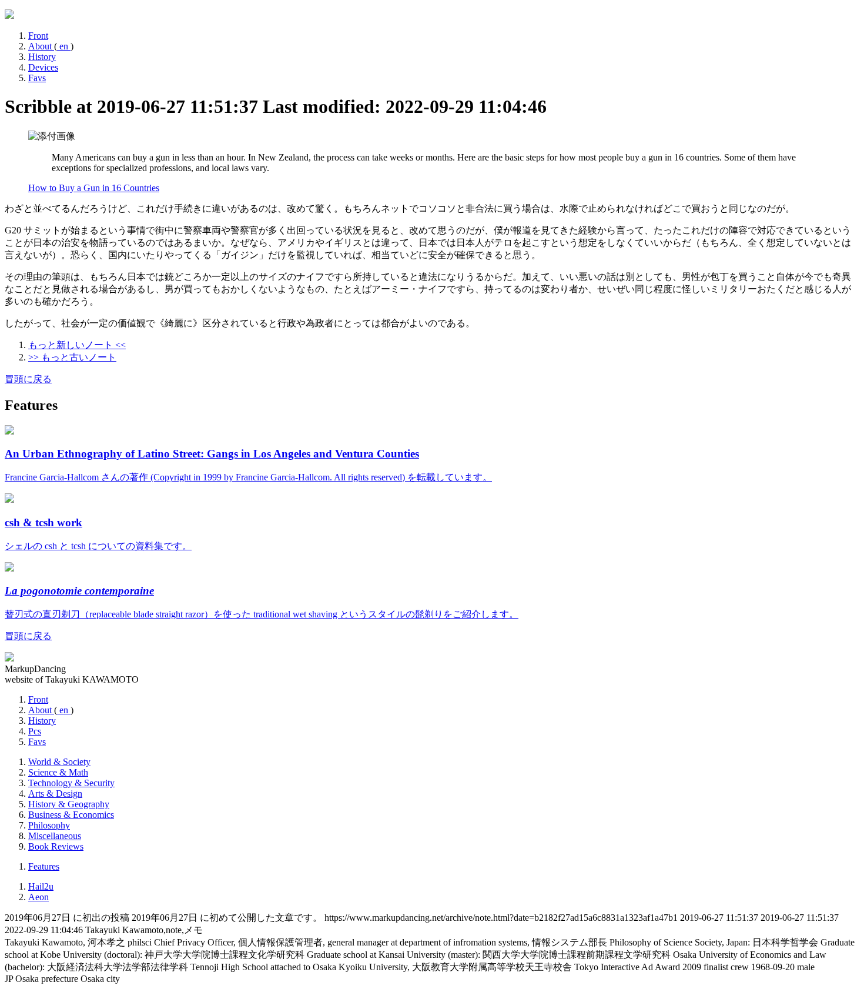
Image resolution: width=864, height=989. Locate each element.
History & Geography (68, 804)
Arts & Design (55, 793)
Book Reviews (55, 846)
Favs (37, 78)
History (42, 57)
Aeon (38, 897)
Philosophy (49, 825)
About (41, 46)
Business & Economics (71, 815)
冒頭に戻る (28, 379)
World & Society (59, 762)
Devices (43, 67)
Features (43, 866)
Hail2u (40, 886)
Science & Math (58, 772)
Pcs (34, 731)
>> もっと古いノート (72, 357)
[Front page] (9, 16)
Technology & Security (71, 783)
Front (38, 36)
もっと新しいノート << (77, 345)
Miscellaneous (54, 836)
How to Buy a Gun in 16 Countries (93, 188)
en (64, 46)
